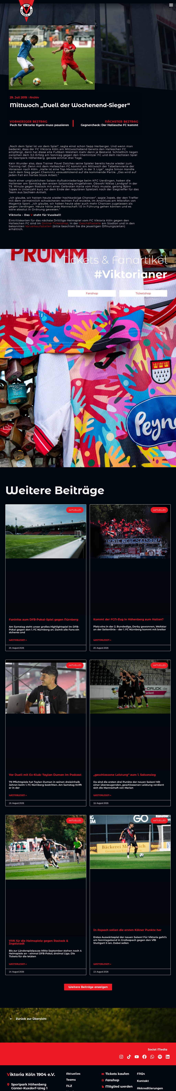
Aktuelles (73, 1073)
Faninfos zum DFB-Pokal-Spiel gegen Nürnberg (43, 619)
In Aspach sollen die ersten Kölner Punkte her (127, 930)
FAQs (141, 1073)
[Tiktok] (129, 1057)
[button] (171, 5)
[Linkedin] (168, 1057)
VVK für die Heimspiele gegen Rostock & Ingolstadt (38, 942)
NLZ (69, 1086)
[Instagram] (121, 1057)
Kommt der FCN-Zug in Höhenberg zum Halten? (128, 619)
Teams (71, 1079)
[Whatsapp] (152, 1057)
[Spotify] (160, 1057)
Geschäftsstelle (90, 223)
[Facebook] (144, 1057)
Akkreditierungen (150, 1088)
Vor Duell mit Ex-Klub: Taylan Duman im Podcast (45, 774)
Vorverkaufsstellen (38, 226)
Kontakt (143, 1081)
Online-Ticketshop (55, 223)
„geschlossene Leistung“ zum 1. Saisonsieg (124, 774)
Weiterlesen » (18, 640)
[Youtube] (137, 1057)
